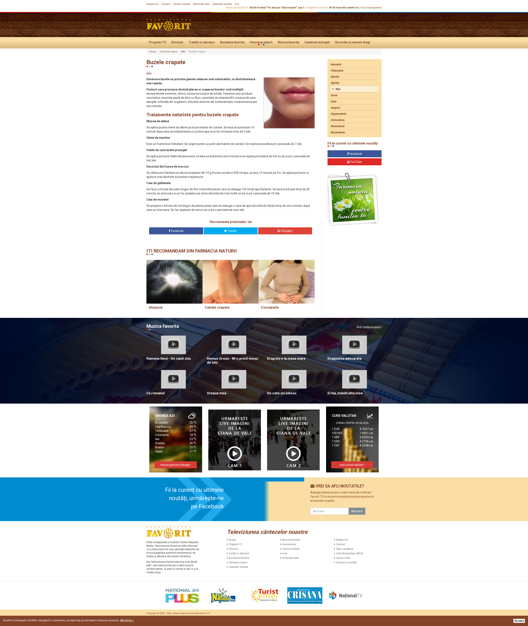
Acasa (153, 51)
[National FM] (223, 595)
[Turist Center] (264, 595)
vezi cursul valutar (352, 464)
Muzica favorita (288, 42)
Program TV (157, 42)
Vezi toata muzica (368, 327)
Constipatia (270, 307)
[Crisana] (304, 595)
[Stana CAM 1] (234, 440)
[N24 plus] (182, 595)
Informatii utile (201, 4)
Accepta (519, 620)
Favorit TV (205, 613)
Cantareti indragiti (317, 42)
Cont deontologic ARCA (349, 553)
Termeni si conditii (346, 562)
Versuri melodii (181, 4)
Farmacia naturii (261, 42)
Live (237, 4)
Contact (165, 4)
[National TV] (345, 595)
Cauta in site (343, 558)
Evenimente (289, 544)
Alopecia (156, 307)
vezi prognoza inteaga (175, 464)
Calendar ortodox (222, 4)
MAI (183, 51)
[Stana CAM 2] (293, 440)
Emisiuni (177, 42)
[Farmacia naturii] (353, 199)
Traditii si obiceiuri (202, 42)
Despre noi (152, 4)
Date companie (344, 548)
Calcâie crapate (217, 307)
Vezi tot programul (371, 7)
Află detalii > (127, 620)
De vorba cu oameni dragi (352, 42)
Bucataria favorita (232, 42)
